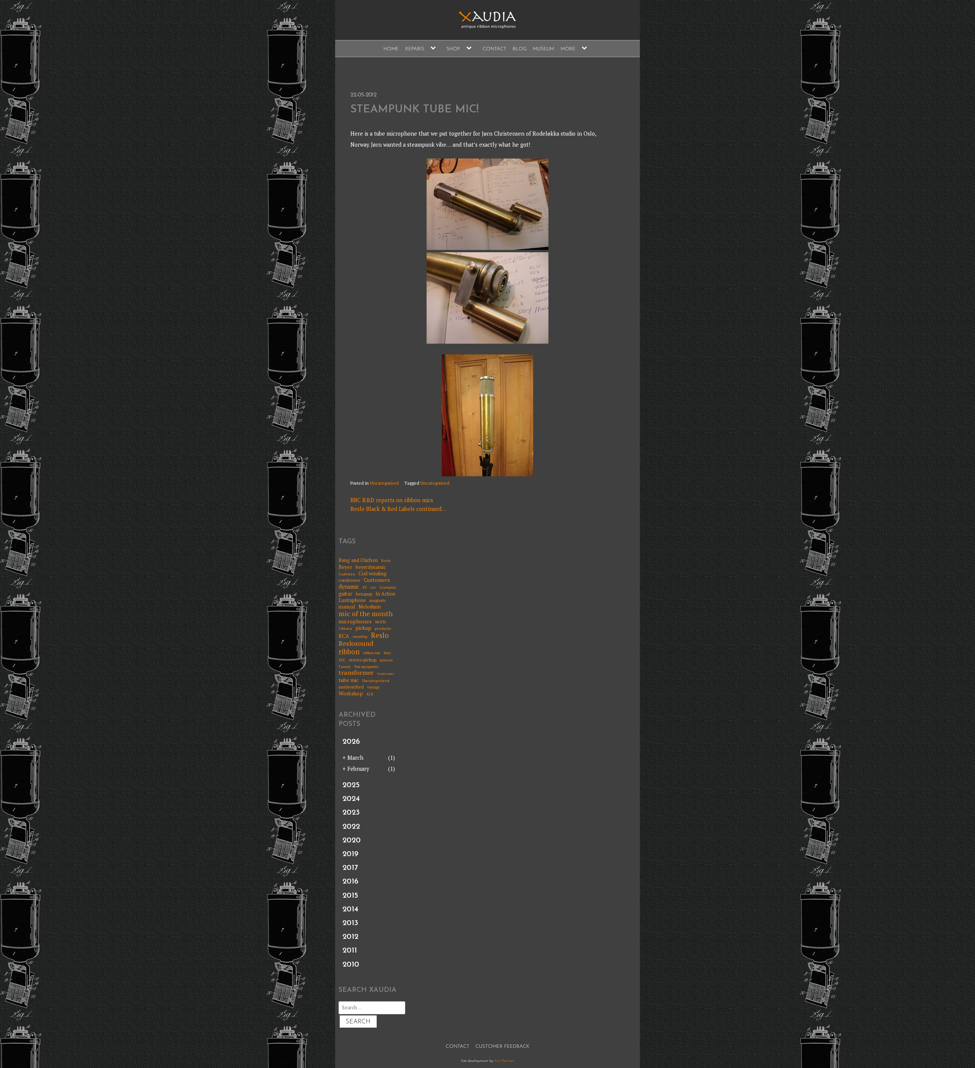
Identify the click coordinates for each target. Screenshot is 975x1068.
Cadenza (347, 574)
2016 (350, 881)
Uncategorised (384, 483)
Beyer (345, 567)
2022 (351, 827)
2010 (350, 965)
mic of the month (366, 614)
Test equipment (366, 667)
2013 (350, 923)
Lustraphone (352, 600)
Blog (520, 48)
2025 (351, 785)
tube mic (349, 680)
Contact (494, 48)
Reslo (380, 635)
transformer (356, 673)
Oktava (345, 628)
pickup (363, 628)
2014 (350, 909)
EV (365, 588)
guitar (345, 594)
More (568, 48)
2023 (351, 813)
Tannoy (345, 667)
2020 (351, 840)
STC (342, 660)
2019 (350, 854)
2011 (349, 950)
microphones (355, 621)
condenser (349, 580)
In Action (385, 594)
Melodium (369, 607)
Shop (453, 48)
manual (347, 607)
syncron (386, 660)
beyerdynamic (371, 567)
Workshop (351, 693)
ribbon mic (371, 653)
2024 (351, 799)
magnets (377, 600)
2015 (350, 896)
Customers (377, 580)
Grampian (388, 588)
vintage (373, 687)
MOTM (380, 622)
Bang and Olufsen (358, 560)
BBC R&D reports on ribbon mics (391, 500)
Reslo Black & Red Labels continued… (398, 508)
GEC (373, 587)
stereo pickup (362, 660)
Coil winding (372, 573)
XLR (369, 694)
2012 (350, 937)
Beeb (386, 560)
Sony (387, 653)
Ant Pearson (504, 1061)
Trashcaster (385, 674)
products (383, 628)
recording (360, 637)
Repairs (414, 48)
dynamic (349, 586)
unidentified (351, 687)
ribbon (349, 652)
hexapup (364, 594)
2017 (350, 868)
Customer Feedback (502, 1046)
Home (391, 48)
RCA (344, 636)
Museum (543, 48)
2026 (351, 742)
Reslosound (356, 644)
